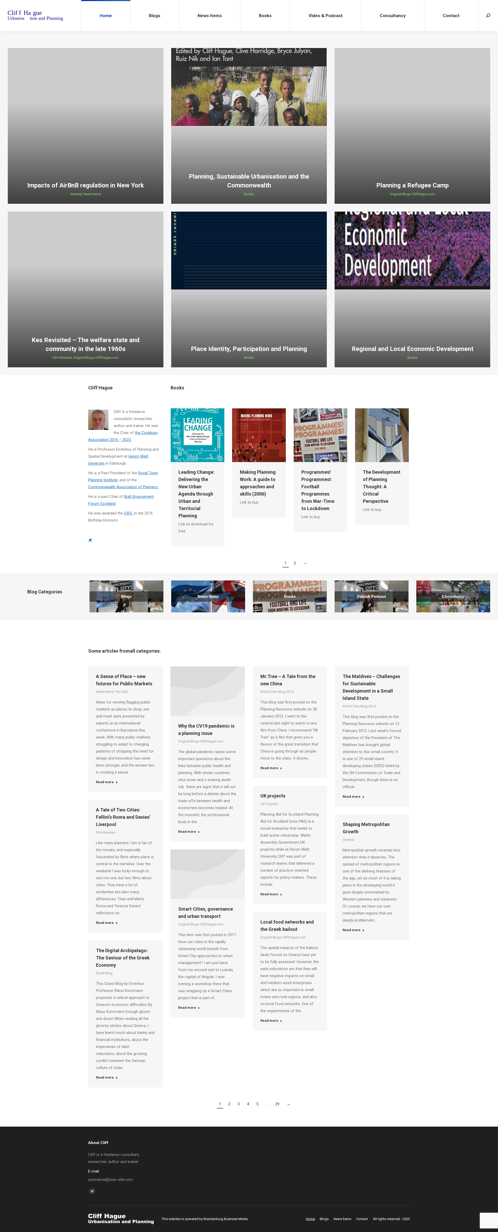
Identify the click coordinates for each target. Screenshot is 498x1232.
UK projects (272, 795)
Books (249, 194)
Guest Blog (104, 973)
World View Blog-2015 (277, 692)
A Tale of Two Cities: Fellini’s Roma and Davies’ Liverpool (123, 817)
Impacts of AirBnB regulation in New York (85, 185)
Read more (105, 782)
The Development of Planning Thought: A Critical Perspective (381, 486)
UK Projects (269, 804)
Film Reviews (62, 358)
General (76, 194)
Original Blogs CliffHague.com (412, 194)
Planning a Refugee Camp (412, 185)
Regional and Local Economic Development (412, 349)
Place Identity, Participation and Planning (249, 349)
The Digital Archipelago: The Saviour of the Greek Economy (123, 958)
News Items (92, 194)
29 (277, 1104)
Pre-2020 (121, 692)
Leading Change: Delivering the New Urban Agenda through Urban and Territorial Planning (196, 493)
